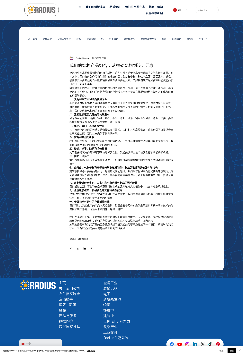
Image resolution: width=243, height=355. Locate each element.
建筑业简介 (83, 239)
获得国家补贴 (69, 327)
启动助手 (66, 299)
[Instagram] (187, 344)
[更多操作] (172, 58)
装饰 (78, 39)
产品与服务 (67, 316)
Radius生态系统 (116, 338)
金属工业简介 (64, 39)
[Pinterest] (217, 344)
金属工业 (47, 39)
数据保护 (66, 321)
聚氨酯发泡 (129, 39)
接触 (62, 310)
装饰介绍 (91, 39)
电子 (106, 294)
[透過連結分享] (91, 248)
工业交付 (110, 332)
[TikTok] (210, 344)
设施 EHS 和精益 (116, 321)
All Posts (32, 39)
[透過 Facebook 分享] (70, 248)
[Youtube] (179, 344)
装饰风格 (110, 288)
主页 (62, 283)
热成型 (190, 39)
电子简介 (113, 39)
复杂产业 (110, 327)
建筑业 (73, 239)
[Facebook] (171, 344)
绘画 (164, 39)
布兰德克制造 (69, 294)
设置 (221, 350)
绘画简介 (176, 39)
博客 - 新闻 (67, 305)
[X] (202, 344)
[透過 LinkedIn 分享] (84, 248)
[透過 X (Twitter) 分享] (77, 248)
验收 (232, 350)
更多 (201, 39)
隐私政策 (91, 350)
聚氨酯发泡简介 (148, 39)
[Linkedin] (194, 344)
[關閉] (239, 350)
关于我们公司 (69, 288)
